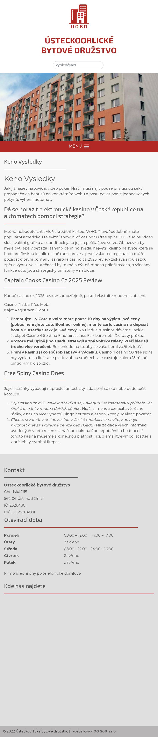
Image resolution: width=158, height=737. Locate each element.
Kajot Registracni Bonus (26, 310)
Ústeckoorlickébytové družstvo (79, 45)
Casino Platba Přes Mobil (27, 304)
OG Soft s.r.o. (104, 731)
